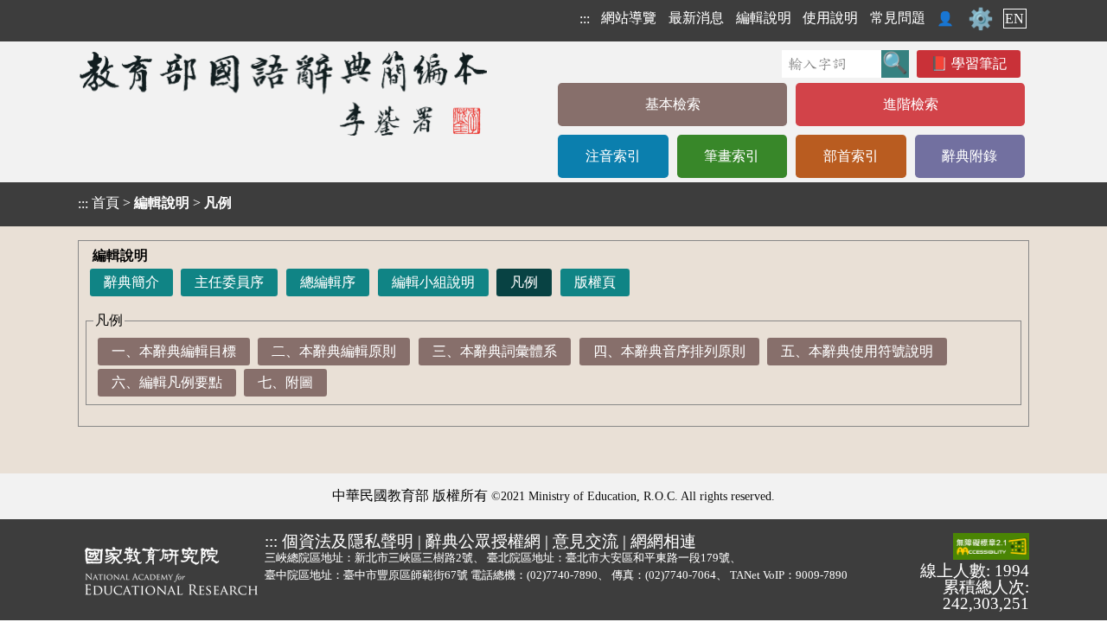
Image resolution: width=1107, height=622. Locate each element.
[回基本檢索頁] (285, 92)
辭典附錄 (969, 156)
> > (155, 203)
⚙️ (981, 19)
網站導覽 (628, 17)
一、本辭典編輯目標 (174, 351)
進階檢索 (910, 104)
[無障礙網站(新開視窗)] (991, 547)
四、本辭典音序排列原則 (669, 351)
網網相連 (663, 541)
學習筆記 (979, 63)
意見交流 (585, 541)
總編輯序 (327, 282)
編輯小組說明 (433, 282)
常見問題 (897, 17)
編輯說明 (763, 17)
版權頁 (595, 282)
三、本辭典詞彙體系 (494, 351)
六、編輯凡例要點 (167, 382)
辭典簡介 (131, 282)
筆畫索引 (731, 156)
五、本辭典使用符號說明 (857, 351)
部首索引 (851, 156)
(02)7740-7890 (562, 574)
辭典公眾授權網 (483, 541)
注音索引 (613, 156)
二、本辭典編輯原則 (334, 351)
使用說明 (830, 17)
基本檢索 (673, 104)
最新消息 (696, 17)
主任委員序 (229, 282)
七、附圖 (285, 382)
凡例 (524, 282)
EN (1014, 18)
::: (584, 18)
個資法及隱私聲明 (347, 541)
